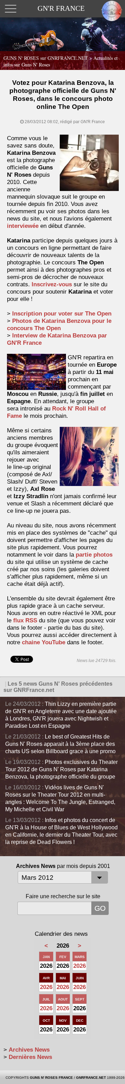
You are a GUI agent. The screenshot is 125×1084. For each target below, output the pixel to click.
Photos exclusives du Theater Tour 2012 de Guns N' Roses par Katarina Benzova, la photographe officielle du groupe (61, 769)
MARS (80, 957)
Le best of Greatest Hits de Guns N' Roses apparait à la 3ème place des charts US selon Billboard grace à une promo (60, 744)
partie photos (94, 554)
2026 (79, 966)
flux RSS (25, 620)
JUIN (80, 978)
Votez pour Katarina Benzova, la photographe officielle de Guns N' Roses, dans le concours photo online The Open (62, 94)
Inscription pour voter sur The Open (61, 313)
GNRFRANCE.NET (91, 1077)
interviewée (23, 226)
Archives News (29, 1049)
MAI (63, 978)
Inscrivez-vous (52, 284)
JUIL (46, 999)
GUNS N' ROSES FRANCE (51, 1077)
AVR (46, 978)
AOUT (63, 999)
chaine (43, 642)
